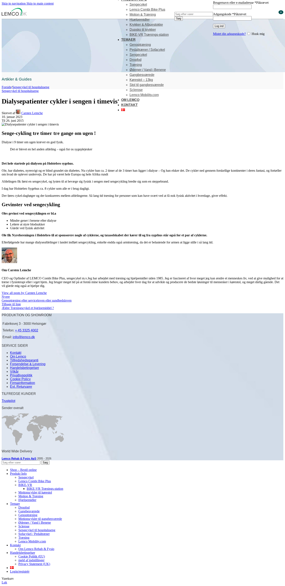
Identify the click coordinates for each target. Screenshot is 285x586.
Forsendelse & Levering (27, 364)
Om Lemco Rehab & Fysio (36, 549)
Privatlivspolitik (21, 375)
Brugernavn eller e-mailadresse (241, 2)
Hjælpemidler (140, 19)
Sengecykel (138, 4)
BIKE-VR (25, 485)
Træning (136, 65)
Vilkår (14, 371)
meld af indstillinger (31, 560)
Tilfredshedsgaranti (24, 360)
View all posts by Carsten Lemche (24, 293)
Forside (6, 87)
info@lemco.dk (24, 337)
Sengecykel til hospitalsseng (30, 87)
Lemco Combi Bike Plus (147, 9)
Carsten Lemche (32, 113)
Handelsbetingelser (24, 368)
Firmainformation (22, 383)
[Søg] (193, 8)
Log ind (219, 26)
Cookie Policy (20, 379)
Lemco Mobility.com (144, 95)
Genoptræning (140, 44)
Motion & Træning (143, 14)
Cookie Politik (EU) (31, 556)
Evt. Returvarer (21, 386)
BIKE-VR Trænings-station (149, 34)
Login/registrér (19, 571)
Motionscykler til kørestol (35, 492)
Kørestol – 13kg (141, 80)
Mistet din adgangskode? (229, 34)
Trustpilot (8, 401)
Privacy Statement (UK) (34, 564)
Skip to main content (40, 3)
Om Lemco (18, 356)
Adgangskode (229, 14)
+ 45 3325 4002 (26, 330)
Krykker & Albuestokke (146, 24)
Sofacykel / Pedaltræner (34, 534)
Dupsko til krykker (143, 29)
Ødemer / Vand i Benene (148, 70)
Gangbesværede (142, 75)
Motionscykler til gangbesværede (40, 519)
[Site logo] (14, 15)
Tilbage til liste (11, 304)
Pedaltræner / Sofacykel (147, 49)
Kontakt (15, 352)
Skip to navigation (14, 3)
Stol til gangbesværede (147, 85)
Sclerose (136, 90)
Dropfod (135, 59)
